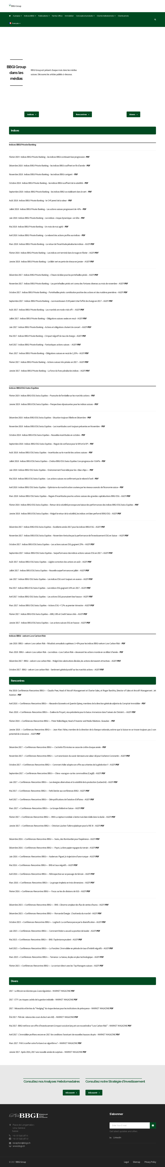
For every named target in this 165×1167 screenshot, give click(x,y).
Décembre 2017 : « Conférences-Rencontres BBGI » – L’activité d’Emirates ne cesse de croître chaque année (55, 747)
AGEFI (89, 244)
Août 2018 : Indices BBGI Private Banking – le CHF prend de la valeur (38, 200)
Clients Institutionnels (105, 16)
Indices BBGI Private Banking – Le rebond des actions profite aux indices (49, 235)
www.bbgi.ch (19, 1146)
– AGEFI (121, 292)
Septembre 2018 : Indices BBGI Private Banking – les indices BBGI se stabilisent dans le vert (47, 191)
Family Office (57, 16)
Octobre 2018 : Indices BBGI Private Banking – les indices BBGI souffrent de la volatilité (46, 182)
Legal (126, 1161)
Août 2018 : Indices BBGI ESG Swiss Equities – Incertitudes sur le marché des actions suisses (48, 452)
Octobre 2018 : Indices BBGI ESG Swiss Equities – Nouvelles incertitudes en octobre (44, 435)
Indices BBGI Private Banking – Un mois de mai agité (40, 226)
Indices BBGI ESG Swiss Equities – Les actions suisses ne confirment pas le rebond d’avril (55, 478)
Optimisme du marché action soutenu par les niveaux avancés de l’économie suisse (83, 487)
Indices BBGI (29, 16)
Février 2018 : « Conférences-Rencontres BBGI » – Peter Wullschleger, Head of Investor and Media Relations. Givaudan (59, 720)
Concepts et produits (84, 16)
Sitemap (136, 1161)
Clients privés (123, 16)
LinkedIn (117, 1137)
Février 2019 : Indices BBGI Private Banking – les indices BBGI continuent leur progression (47, 156)
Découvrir (70, 1092)
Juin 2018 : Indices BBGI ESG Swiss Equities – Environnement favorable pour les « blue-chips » (48, 469)
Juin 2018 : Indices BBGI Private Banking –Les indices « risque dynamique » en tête (44, 217)
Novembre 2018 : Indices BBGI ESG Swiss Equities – (31, 426)
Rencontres (81, 114)
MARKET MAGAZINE (64, 990)
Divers (132, 114)
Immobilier (69, 16)
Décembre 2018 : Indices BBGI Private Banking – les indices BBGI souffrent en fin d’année (47, 165)
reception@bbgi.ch (21, 1143)
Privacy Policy (150, 1161)
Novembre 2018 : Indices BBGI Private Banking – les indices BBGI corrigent (40, 174)
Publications (43, 16)
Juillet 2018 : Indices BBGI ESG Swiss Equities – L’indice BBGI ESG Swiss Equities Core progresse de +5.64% (54, 461)
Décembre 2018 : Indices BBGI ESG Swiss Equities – (31, 417)
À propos (16, 16)
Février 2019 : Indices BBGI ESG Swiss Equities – (29, 395)
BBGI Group (21, 1161)
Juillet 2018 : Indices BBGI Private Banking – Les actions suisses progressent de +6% (45, 209)
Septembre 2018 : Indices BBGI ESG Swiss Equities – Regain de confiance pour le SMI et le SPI (48, 443)
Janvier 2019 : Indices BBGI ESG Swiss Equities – (29, 404)
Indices (30, 114)
